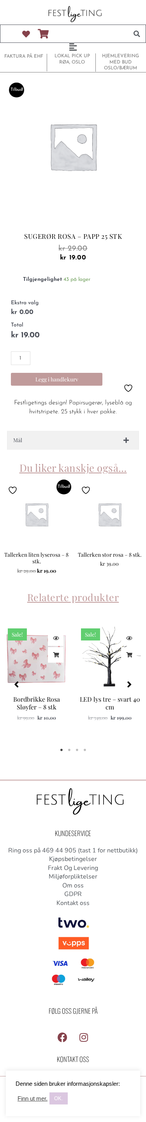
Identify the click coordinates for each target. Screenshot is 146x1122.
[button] (137, 34)
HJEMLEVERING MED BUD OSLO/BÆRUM (120, 62)
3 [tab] (77, 750)
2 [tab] (69, 750)
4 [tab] (85, 750)
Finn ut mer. (32, 1099)
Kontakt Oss (73, 1059)
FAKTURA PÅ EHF (23, 56)
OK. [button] (58, 1098)
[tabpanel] (36, 681)
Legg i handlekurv (56, 379)
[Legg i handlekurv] (55, 655)
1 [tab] (61, 750)
